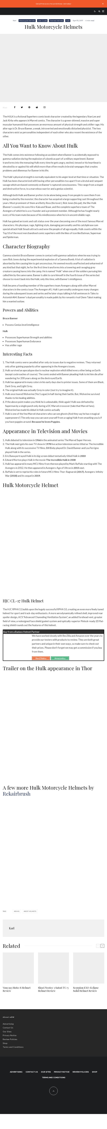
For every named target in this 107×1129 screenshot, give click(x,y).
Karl (14, 20)
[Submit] (37, 107)
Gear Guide (42, 20)
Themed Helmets (56, 20)
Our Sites (7, 1031)
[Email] (44, 107)
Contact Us (8, 1028)
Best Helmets (30, 911)
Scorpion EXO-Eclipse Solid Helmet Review (86, 989)
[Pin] (29, 107)
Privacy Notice (9, 1035)
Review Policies (10, 1039)
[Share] (14, 107)
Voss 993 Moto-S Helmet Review (17, 989)
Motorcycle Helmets (27, 20)
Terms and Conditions (13, 1047)
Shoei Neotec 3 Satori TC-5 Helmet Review (53, 989)
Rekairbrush (17, 793)
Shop (5, 1043)
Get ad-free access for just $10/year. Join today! (53, 4)
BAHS (17, 911)
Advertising (8, 1024)
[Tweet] (22, 107)
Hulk (68, 20)
